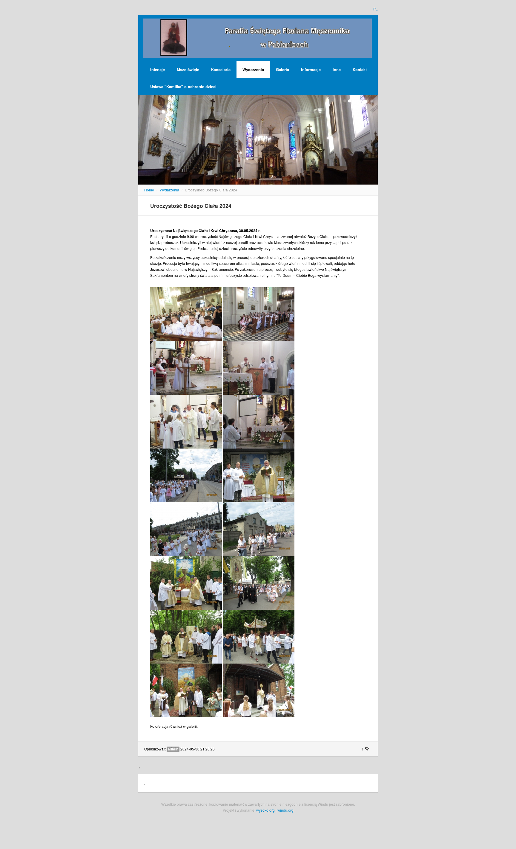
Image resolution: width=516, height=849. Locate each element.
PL (375, 8)
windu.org (285, 810)
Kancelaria (221, 69)
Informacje (311, 69)
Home (149, 189)
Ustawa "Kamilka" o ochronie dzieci (183, 86)
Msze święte (188, 69)
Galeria (282, 69)
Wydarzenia (253, 69)
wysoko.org (265, 810)
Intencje (157, 69)
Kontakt (360, 69)
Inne (337, 69)
